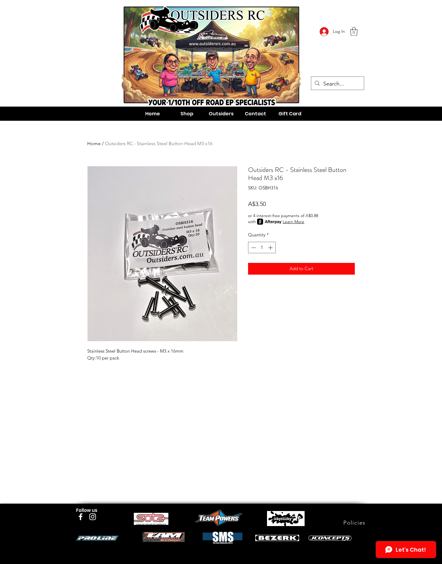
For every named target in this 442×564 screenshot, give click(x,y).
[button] (354, 31)
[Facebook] (80, 516)
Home (94, 143)
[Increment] (271, 247)
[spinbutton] (262, 247)
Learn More (293, 221)
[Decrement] (253, 247)
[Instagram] (92, 516)
